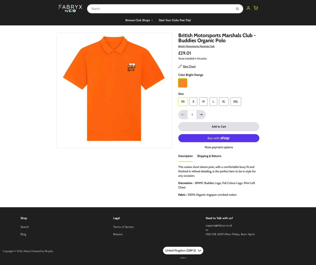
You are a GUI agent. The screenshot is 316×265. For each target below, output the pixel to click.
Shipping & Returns (209, 156)
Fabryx (27, 251)
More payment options (219, 147)
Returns (118, 234)
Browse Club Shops (137, 20)
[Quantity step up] (201, 114)
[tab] (187, 157)
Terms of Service (123, 227)
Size (181, 94)
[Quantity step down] (182, 114)
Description (185, 156)
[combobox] (159, 8)
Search (24, 227)
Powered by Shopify (42, 251)
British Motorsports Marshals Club (196, 46)
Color (190, 75)
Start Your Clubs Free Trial (175, 20)
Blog (23, 234)
